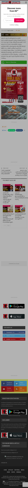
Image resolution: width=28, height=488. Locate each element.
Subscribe (19, 20)
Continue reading (14, 25)
